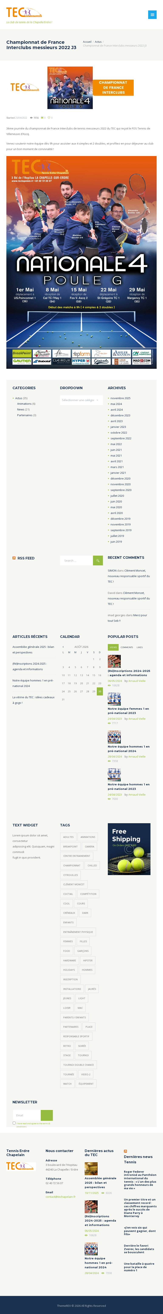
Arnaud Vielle (137, 681)
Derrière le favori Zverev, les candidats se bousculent (139, 1249)
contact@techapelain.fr (61, 1197)
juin (116, 450)
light (81, 998)
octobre (119, 432)
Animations (24, 404)
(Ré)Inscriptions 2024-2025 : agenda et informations (100, 1221)
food (66, 950)
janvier (118, 427)
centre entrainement (76, 855)
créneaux (69, 912)
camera (89, 846)
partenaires (70, 1026)
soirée (82, 1045)
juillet (117, 496)
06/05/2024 (115, 681)
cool (66, 903)
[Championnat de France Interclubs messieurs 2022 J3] (70, 88)
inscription (70, 979)
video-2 (85, 1074)
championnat (71, 865)
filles (83, 941)
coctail (68, 893)
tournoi (83, 1055)
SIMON (112, 570)
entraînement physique (78, 932)
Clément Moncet (73, 884)
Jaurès (92, 988)
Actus (98, 42)
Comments (127, 647)
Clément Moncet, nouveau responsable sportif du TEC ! (129, 576)
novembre (121, 398)
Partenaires (24, 415)
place (89, 1026)
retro (67, 1045)
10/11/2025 (92, 1193)
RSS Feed (26, 558)
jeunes (67, 998)
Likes (140, 647)
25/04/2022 (21, 117)
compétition (88, 893)
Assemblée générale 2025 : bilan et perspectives (100, 1182)
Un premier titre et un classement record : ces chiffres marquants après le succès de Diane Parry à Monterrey (140, 1208)
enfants (68, 922)
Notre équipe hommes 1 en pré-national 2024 (98, 1263)
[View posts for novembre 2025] (63, 646)
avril (117, 410)
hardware (69, 960)
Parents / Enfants (74, 1017)
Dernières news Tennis (138, 1159)
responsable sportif (76, 1036)
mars (117, 467)
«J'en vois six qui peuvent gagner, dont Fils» (140, 1231)
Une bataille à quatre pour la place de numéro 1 (139, 1267)
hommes (87, 969)
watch (67, 1083)
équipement (86, 1083)
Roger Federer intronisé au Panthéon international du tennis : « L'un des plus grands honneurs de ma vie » (140, 1180)
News (20, 409)
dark (85, 912)
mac (80, 1007)
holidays (69, 969)
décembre (120, 415)
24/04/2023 (115, 719)
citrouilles (70, 875)
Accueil (87, 42)
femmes (68, 941)
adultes (68, 837)
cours (81, 903)
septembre (121, 438)
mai (116, 404)
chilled (92, 865)
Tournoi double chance (78, 1064)
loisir (66, 1007)
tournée (68, 1074)
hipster (88, 960)
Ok (47, 1115)
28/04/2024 (115, 756)
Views (113, 647)
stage (67, 1055)
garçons (83, 950)
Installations (72, 988)
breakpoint (70, 846)
